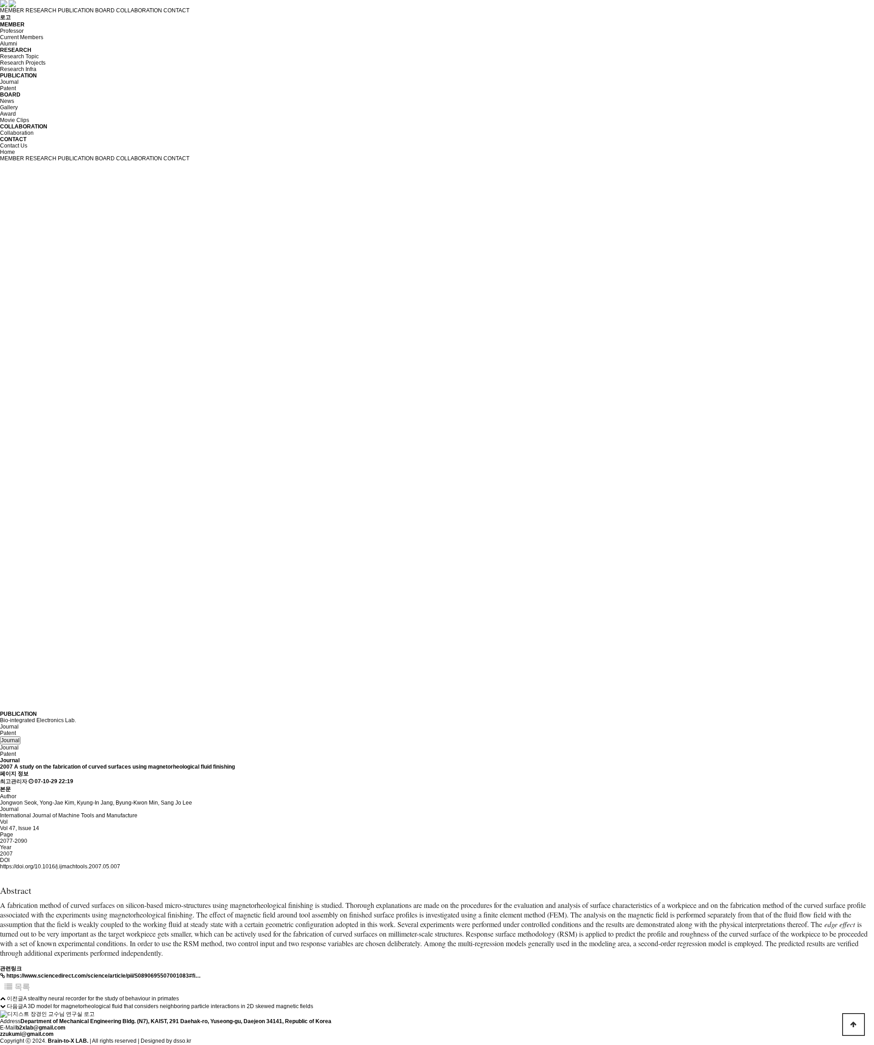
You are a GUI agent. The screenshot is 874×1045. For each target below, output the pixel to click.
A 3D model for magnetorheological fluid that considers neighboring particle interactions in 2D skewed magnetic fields (168, 1006)
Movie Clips (14, 120)
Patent (8, 88)
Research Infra (18, 69)
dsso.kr (182, 1041)
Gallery (9, 107)
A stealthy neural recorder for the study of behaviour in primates (101, 998)
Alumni (8, 44)
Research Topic (19, 56)
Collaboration (17, 133)
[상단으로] (853, 1024)
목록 (21, 987)
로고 (5, 17)
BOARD (105, 10)
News (7, 101)
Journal (9, 82)
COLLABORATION (139, 10)
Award (8, 114)
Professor (12, 31)
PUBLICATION (76, 10)
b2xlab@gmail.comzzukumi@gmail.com (33, 1031)
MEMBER (12, 10)
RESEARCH (40, 10)
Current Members (21, 37)
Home (7, 152)
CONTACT (176, 10)
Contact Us (13, 146)
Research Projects (23, 63)
